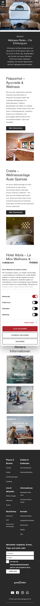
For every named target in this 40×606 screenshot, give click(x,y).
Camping (9, 481)
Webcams (9, 500)
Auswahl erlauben (20, 335)
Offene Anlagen (11, 496)
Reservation (24, 525)
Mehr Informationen (15, 128)
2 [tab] (20, 158)
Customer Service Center (25, 501)
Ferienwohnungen (12, 477)
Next (37, 15)
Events (8, 505)
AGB (7, 520)
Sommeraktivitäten (26, 472)
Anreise (8, 468)
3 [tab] (23, 158)
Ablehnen (20, 341)
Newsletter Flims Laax (25, 494)
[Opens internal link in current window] (20, 582)
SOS (21, 534)
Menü (3, 4)
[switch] (35, 302)
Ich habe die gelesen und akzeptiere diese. (20, 564)
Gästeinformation (26, 516)
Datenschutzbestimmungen (19, 564)
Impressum (9, 516)
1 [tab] (17, 158)
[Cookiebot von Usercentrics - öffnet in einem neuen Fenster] (29, 263)
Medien (22, 530)
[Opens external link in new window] (12, 592)
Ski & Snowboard (25, 468)
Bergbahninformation (27, 520)
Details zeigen (29, 322)
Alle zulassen (20, 329)
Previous (3, 15)
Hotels (8, 472)
